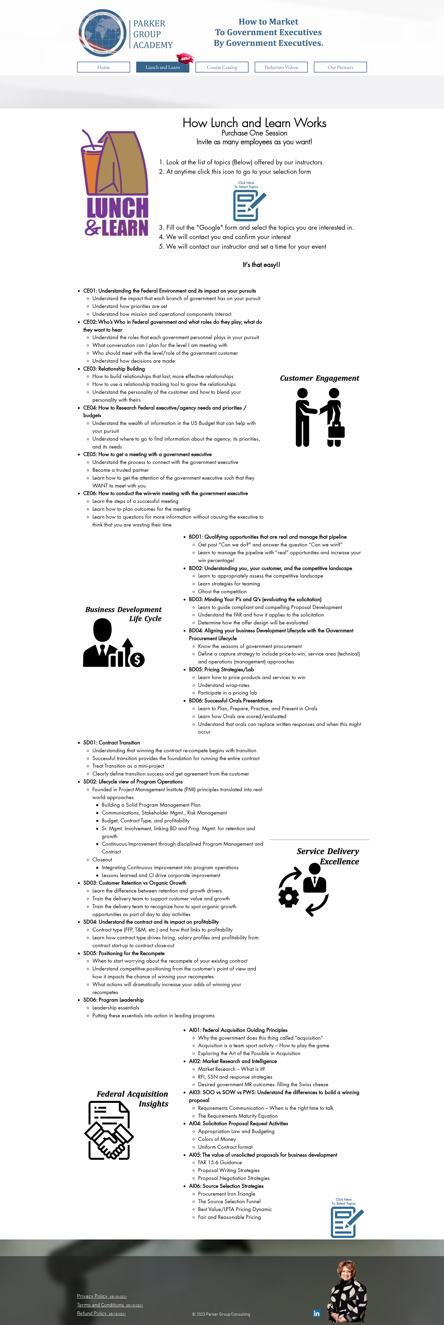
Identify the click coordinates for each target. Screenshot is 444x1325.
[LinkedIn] (316, 1313)
